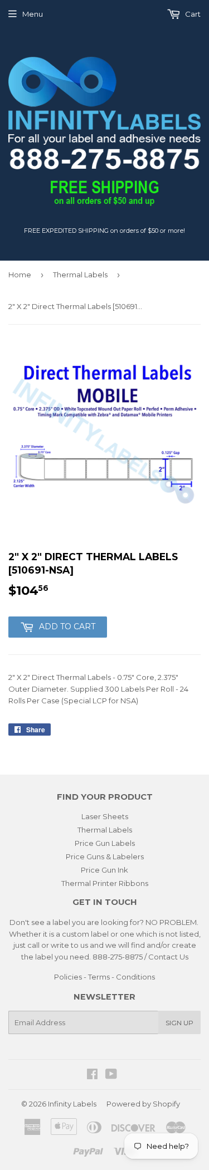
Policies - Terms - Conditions (104, 976)
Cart (192, 13)
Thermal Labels (80, 274)
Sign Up (179, 1023)
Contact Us (168, 956)
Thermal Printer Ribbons (104, 883)
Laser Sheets (104, 816)
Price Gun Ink (104, 869)
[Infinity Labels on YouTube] (111, 1075)
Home (19, 274)
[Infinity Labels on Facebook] (92, 1075)
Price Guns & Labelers (105, 856)
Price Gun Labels (105, 843)
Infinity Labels (72, 1103)
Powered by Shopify (143, 1103)
